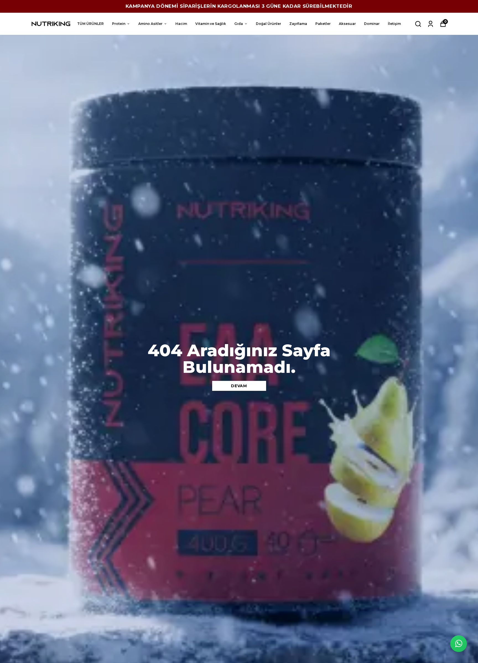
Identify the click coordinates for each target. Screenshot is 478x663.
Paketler (323, 24)
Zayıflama (298, 24)
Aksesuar (347, 24)
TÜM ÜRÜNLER (90, 24)
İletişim (394, 24)
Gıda (238, 24)
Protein (118, 24)
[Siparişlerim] (430, 23)
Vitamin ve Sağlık (210, 24)
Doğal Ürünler (268, 24)
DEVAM (239, 385)
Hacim (181, 24)
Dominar (372, 24)
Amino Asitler (150, 24)
